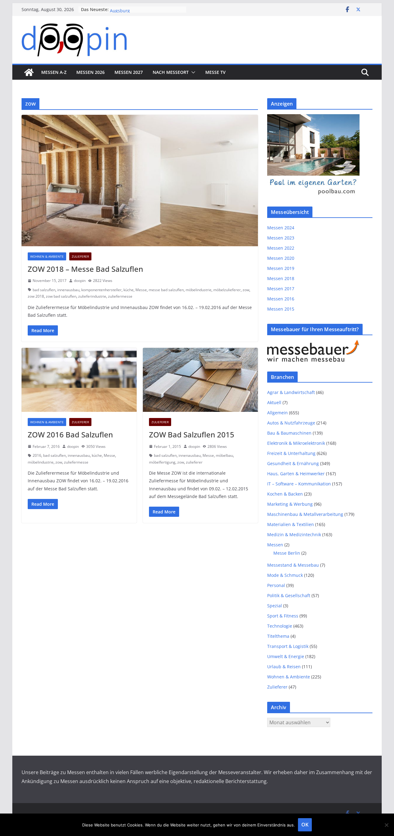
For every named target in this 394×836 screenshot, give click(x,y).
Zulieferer (80, 256)
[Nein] (386, 825)
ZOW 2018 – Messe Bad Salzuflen (85, 269)
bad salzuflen (44, 289)
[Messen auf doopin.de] (29, 72)
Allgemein (277, 413)
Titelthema (278, 636)
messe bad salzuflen (166, 289)
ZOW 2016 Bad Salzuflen (70, 434)
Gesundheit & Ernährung (293, 463)
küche (128, 289)
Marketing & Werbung (290, 504)
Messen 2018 (280, 278)
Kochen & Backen (285, 494)
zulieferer (194, 462)
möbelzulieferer (227, 289)
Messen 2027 (129, 72)
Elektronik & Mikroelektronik (296, 443)
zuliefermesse (120, 296)
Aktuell (274, 402)
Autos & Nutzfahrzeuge (291, 423)
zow (246, 289)
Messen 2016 (280, 299)
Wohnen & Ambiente (47, 256)
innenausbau (68, 289)
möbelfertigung (162, 462)
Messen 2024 (280, 228)
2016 (37, 455)
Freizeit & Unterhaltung (291, 453)
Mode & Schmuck (285, 575)
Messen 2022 (280, 248)
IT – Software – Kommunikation (299, 484)
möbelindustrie (198, 289)
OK (304, 824)
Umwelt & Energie (285, 656)
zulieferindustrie (92, 296)
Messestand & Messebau (293, 565)
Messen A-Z (53, 72)
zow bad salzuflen (61, 296)
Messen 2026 (90, 72)
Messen (275, 545)
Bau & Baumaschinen (289, 433)
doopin (80, 280)
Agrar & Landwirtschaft (291, 392)
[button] (192, 72)
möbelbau (224, 455)
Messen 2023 (280, 238)
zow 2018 (36, 296)
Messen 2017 (280, 288)
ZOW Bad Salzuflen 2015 (191, 434)
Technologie (279, 626)
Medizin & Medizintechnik (294, 534)
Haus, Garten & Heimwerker (296, 473)
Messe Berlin (286, 553)
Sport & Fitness (282, 616)
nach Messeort (171, 72)
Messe (141, 289)
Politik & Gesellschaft (288, 595)
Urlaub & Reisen (284, 666)
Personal (276, 585)
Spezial (274, 606)
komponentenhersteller (101, 289)
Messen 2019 (280, 268)
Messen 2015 (280, 309)
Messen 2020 (280, 258)
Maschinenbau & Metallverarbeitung (305, 514)
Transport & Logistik (287, 646)
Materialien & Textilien (290, 524)
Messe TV (215, 72)
